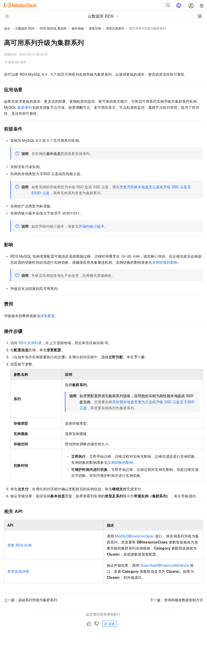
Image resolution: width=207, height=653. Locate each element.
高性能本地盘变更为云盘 (132, 401)
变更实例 (95, 28)
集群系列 (24, 107)
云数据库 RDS (25, 28)
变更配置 (47, 315)
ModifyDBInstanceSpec (134, 535)
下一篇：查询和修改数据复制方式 (176, 599)
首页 (7, 28)
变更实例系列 (115, 28)
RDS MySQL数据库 (53, 28)
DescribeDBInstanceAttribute (164, 565)
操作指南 (78, 28)
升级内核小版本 (91, 226)
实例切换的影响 (165, 262)
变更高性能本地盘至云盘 (140, 186)
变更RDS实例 (19, 545)
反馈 (112, 623)
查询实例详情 (18, 571)
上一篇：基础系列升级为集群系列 (30, 599)
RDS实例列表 (30, 342)
